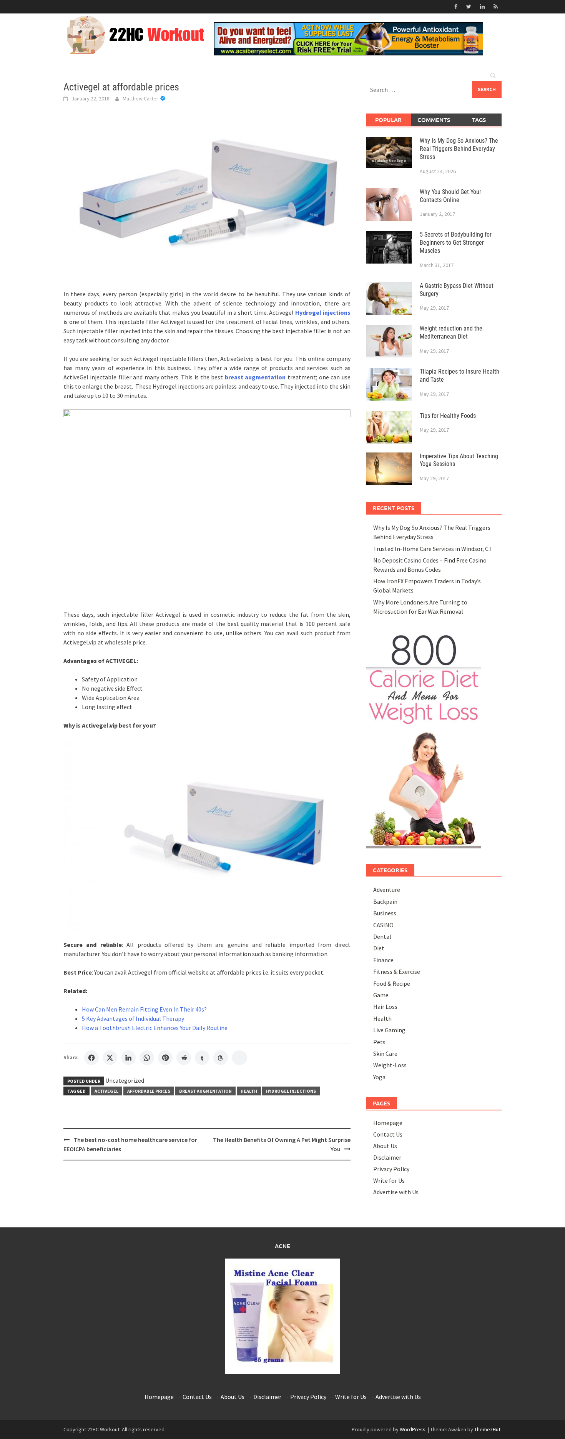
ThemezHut (487, 1429)
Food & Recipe (391, 983)
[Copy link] (239, 1057)
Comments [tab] (433, 120)
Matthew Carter (140, 98)
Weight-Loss (390, 1065)
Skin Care (385, 1053)
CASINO (383, 925)
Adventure (386, 889)
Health (249, 1091)
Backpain (385, 901)
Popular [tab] (388, 120)
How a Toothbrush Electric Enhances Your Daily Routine (155, 1028)
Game (381, 995)
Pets (379, 1042)
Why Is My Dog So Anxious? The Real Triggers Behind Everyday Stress (459, 148)
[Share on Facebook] (91, 1057)
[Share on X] (110, 1057)
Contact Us (387, 1134)
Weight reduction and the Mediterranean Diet (451, 332)
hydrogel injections (291, 1091)
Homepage (387, 1123)
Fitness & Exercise (396, 971)
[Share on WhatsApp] (147, 1057)
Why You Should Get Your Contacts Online (450, 196)
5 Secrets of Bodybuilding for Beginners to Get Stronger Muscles (456, 242)
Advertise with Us (396, 1192)
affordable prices (148, 1091)
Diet (378, 948)
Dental (382, 936)
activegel (106, 1091)
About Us (385, 1146)
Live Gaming (389, 1030)
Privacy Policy (391, 1169)
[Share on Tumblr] (202, 1057)
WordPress (412, 1429)
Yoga (379, 1077)
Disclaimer (387, 1157)
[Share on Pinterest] (165, 1057)
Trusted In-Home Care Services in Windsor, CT (432, 549)
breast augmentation (205, 1091)
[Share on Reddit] (183, 1057)
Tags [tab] (479, 120)
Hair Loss (385, 1006)
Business (384, 913)
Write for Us (389, 1180)
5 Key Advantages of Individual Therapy (133, 1018)
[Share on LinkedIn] (128, 1057)
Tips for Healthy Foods (448, 415)
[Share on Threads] (220, 1057)
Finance (383, 960)
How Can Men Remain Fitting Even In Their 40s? (144, 1009)
